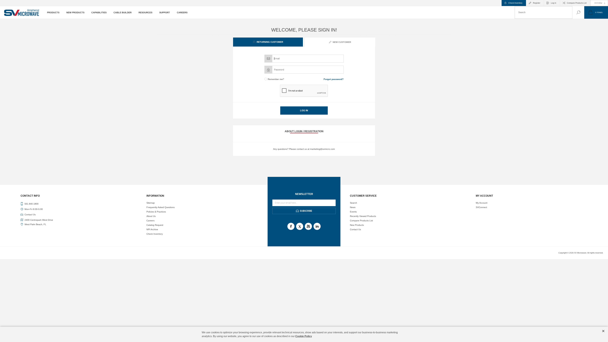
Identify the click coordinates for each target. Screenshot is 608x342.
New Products (357, 225)
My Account (481, 203)
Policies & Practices (156, 211)
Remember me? (276, 79)
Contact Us (355, 229)
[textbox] (543, 12)
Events (353, 211)
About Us (151, 216)
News (352, 207)
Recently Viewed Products (363, 216)
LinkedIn (317, 226)
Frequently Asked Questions (160, 207)
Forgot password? (334, 79)
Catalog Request (154, 225)
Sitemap (150, 203)
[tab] (268, 42)
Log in (553, 3)
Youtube (308, 226)
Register (536, 3)
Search (575, 12)
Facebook (290, 226)
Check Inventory (515, 3)
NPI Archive (152, 229)
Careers (150, 220)
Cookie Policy (303, 336)
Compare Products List (576, 3)
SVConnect (481, 207)
